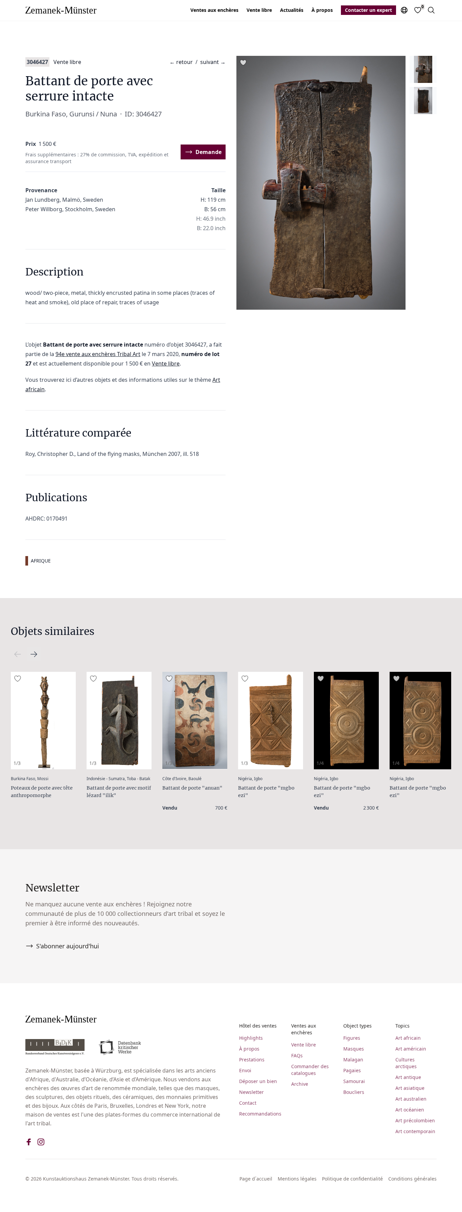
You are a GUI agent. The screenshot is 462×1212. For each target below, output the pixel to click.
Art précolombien (415, 1120)
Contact (247, 1103)
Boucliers (353, 1092)
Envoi (245, 1070)
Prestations (251, 1059)
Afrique (41, 560)
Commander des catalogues (310, 1069)
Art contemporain (415, 1131)
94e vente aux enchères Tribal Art (97, 354)
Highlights (251, 1038)
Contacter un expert (368, 10)
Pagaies (352, 1070)
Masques (353, 1048)
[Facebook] (28, 1142)
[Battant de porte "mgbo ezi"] (270, 720)
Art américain (410, 1048)
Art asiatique (409, 1088)
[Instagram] (41, 1142)
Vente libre (259, 10)
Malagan (353, 1059)
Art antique (408, 1077)
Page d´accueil (255, 1178)
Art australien (410, 1099)
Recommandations (259, 1113)
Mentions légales (297, 1178)
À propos (322, 10)
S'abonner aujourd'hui (67, 946)
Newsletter (251, 1092)
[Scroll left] (34, 654)
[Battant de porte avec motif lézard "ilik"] (119, 720)
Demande (208, 152)
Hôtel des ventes (258, 1025)
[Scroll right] (17, 654)
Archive (299, 1084)
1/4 (320, 763)
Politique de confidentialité (352, 1178)
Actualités (291, 10)
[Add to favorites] (243, 62)
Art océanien (409, 1109)
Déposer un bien (258, 1081)
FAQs (297, 1055)
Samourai (354, 1081)
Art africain (408, 1038)
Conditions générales (412, 1178)
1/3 (17, 763)
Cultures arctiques (406, 1063)
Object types (357, 1025)
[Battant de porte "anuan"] (194, 720)
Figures (351, 1038)
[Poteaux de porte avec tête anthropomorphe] (43, 720)
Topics (402, 1025)
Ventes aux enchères (214, 10)
